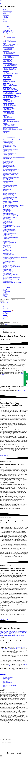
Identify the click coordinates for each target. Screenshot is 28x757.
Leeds (15, 648)
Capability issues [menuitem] (7, 210)
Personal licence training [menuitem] (8, 261)
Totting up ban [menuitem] (6, 77)
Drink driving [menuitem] (6, 71)
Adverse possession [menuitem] (7, 92)
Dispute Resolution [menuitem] (7, 179)
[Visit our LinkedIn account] (0, 674)
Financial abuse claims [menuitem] (8, 125)
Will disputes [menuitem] (6, 132)
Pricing (4, 686)
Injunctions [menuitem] (5, 190)
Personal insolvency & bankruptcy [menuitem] (11, 146)
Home (4, 330)
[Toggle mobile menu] (0, 0)
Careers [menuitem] (5, 16)
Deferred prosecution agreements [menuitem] (11, 275)
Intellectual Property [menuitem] (8, 253)
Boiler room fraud (10, 631)
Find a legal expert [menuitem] (7, 33)
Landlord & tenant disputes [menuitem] (9, 95)
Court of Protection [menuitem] (7, 100)
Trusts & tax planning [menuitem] (8, 117)
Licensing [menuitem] (5, 255)
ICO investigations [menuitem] (7, 281)
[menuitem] (4, 19)
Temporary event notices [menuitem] (9, 265)
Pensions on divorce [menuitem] (7, 63)
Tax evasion (21, 635)
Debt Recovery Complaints (9, 685)
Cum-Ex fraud (3, 633)
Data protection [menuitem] (6, 151)
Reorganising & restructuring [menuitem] (10, 174)
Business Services (7, 311)
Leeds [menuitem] (4, 292)
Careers (5, 315)
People (4, 312)
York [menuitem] (4, 295)
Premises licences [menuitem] (7, 262)
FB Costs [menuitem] (5, 249)
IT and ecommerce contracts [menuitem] (9, 153)
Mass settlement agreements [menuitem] (9, 214)
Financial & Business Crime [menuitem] (10, 233)
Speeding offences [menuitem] (7, 76)
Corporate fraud (4, 632)
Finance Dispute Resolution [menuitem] (9, 230)
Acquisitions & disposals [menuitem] (9, 166)
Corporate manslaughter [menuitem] (8, 271)
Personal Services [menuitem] (7, 11)
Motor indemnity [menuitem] (7, 245)
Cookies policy (6, 679)
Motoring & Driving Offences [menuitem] (10, 67)
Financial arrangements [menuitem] (8, 57)
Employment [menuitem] (6, 209)
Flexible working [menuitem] (7, 223)
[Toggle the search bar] (3, 319)
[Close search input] (1, 3)
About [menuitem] (4, 9)
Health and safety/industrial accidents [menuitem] (11, 279)
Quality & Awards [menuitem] (7, 30)
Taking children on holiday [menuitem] (9, 65)
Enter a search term (4, 299)
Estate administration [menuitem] (8, 107)
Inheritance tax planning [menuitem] (8, 111)
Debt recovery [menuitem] (6, 187)
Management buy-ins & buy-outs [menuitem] (11, 173)
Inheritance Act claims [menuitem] (8, 128)
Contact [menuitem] (5, 17)
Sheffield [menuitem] (5, 294)
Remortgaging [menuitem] (6, 83)
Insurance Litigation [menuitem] (8, 239)
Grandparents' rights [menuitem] (7, 59)
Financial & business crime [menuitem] (9, 41)
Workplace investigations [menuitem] (9, 229)
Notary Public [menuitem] (6, 80)
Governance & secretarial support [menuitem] (11, 169)
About (4, 306)
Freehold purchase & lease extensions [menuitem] (12, 93)
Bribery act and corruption (20, 631)
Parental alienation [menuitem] (7, 61)
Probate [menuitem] (5, 115)
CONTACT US (4, 302)
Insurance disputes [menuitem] (7, 198)
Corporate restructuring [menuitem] (8, 143)
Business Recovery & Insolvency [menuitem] (11, 139)
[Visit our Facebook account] (2, 674)
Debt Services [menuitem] (6, 175)
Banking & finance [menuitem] (7, 167)
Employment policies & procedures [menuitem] (11, 215)
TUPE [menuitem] (4, 227)
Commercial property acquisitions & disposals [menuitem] (14, 157)
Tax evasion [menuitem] (6, 238)
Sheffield (24, 647)
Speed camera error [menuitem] (7, 75)
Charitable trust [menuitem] (6, 99)
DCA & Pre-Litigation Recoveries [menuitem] (11, 177)
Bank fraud (3, 631)
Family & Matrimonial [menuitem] (8, 47)
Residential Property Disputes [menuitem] (10, 91)
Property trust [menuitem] (6, 116)
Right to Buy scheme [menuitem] (8, 84)
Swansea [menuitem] (5, 296)
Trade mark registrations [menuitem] (8, 254)
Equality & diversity (7, 682)
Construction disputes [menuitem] (8, 183)
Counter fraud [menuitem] (6, 241)
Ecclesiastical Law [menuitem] (7, 199)
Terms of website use (8, 677)
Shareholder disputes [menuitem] (8, 194)
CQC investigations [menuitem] (7, 273)
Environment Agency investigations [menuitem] (11, 277)
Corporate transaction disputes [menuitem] (10, 171)
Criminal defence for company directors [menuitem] (12, 235)
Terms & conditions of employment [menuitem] (11, 226)
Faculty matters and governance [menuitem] (10, 206)
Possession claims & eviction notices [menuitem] (11, 96)
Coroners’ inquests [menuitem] (7, 270)
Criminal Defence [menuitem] (7, 40)
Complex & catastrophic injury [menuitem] (10, 242)
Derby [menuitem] (4, 290)
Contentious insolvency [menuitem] (8, 141)
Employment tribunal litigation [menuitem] (10, 219)
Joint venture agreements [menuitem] (9, 170)
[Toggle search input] (0, 3)
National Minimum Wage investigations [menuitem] (12, 282)
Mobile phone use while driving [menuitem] (10, 73)
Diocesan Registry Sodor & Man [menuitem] (10, 201)
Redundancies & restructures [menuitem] (10, 217)
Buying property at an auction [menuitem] (10, 89)
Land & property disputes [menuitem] (9, 159)
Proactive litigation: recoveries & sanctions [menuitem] (13, 247)
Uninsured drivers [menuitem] (7, 79)
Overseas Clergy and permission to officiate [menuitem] (13, 205)
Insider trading (3, 635)
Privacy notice (6, 678)
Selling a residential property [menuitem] (9, 88)
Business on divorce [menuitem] (7, 48)
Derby (5, 648)
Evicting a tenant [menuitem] (7, 158)
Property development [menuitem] (8, 162)
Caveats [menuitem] (5, 123)
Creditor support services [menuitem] (9, 145)
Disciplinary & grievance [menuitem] (9, 211)
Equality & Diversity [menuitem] (8, 31)
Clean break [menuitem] (6, 51)
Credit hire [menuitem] (5, 246)
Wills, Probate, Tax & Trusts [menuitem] (10, 97)
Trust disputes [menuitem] (6, 131)
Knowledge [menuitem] (6, 15)
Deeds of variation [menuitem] (7, 101)
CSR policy (6, 681)
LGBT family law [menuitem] (7, 60)
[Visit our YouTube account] (5, 674)
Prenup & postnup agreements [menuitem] (10, 64)
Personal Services (7, 309)
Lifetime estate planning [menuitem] (8, 113)
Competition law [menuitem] (7, 269)
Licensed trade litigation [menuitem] (8, 186)
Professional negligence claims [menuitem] (10, 197)
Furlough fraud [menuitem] (6, 278)
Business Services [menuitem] (7, 12)
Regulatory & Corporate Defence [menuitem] (11, 266)
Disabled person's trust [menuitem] (8, 103)
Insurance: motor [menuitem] (7, 251)
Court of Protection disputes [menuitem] (9, 124)
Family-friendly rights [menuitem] (8, 221)
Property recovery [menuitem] (7, 147)
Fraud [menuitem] (4, 43)
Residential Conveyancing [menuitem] (9, 81)
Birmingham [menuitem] (6, 291)
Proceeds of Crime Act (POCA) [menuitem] (10, 44)
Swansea (9, 648)
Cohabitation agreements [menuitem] (9, 52)
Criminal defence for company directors (17, 632)
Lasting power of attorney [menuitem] (9, 112)
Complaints (5, 683)
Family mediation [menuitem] (7, 56)
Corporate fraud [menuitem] (6, 234)
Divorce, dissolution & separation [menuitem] (11, 55)
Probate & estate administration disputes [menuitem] (12, 129)
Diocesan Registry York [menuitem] (8, 202)
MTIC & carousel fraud (13, 635)
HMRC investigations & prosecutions (16, 633)
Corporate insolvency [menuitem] (8, 142)
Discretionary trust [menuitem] (7, 104)
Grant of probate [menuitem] (7, 109)
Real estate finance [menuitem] (7, 163)
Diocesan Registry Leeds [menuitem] (9, 203)
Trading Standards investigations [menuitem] (10, 274)
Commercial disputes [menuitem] (8, 181)
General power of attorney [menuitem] (9, 108)
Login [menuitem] (5, 21)
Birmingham (19, 647)
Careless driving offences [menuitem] (9, 68)
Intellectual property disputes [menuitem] (10, 195)
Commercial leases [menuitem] (7, 155)
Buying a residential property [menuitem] (10, 85)
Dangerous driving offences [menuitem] (9, 69)
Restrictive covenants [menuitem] (8, 222)
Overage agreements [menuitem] (8, 161)
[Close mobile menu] (1, 0)
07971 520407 (21, 390)
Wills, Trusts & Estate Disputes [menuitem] (10, 121)
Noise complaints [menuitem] (7, 259)
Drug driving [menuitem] (6, 72)
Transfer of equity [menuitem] (7, 87)
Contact (5, 317)
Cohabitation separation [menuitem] (8, 53)
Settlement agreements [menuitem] (8, 225)
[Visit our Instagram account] (3, 674)
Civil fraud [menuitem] (5, 182)
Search (6, 300)
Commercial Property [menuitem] (8, 154)
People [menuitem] (4, 13)
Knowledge (6, 313)
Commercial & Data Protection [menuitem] (10, 149)
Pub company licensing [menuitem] (8, 263)
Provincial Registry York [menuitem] (9, 207)
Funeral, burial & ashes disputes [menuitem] (10, 127)
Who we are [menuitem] (6, 29)
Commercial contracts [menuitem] (8, 150)
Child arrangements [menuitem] (7, 49)
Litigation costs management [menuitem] (9, 243)
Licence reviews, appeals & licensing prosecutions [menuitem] (15, 257)
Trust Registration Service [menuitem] (9, 119)
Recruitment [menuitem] (6, 218)
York (2, 648)
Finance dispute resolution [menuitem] (9, 231)
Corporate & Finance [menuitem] (8, 165)
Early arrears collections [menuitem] (8, 178)
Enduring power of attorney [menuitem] (9, 105)
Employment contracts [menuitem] (8, 213)
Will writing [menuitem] (6, 120)
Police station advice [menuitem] (8, 45)
